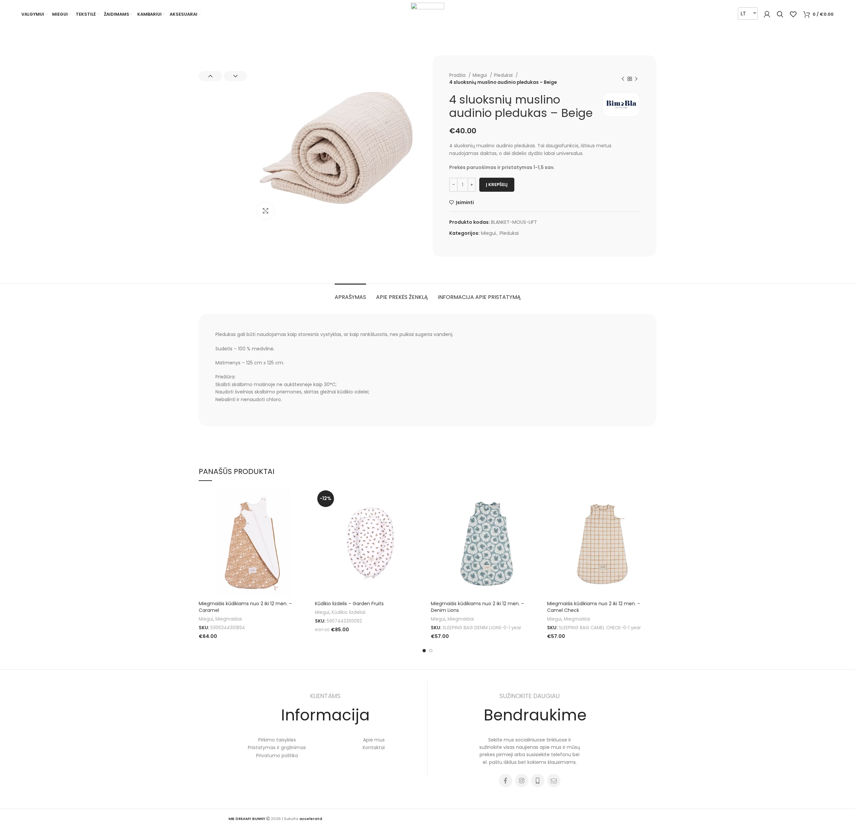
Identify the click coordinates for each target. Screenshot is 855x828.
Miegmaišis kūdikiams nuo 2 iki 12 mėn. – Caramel (245, 607)
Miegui (480, 75)
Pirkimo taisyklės (277, 739)
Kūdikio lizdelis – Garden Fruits (349, 603)
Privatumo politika (277, 755)
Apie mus (374, 739)
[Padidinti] (265, 210)
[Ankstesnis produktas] (623, 78)
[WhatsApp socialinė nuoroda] (537, 780)
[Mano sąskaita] (767, 14)
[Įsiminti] (303, 498)
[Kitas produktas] (636, 78)
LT (743, 13)
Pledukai (504, 75)
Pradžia (458, 75)
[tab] (350, 294)
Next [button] (235, 76)
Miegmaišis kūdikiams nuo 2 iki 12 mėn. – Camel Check (593, 607)
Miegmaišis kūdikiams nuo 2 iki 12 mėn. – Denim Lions (477, 607)
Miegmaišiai (228, 619)
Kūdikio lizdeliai (348, 612)
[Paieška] (780, 14)
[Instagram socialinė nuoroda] (521, 780)
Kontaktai (374, 747)
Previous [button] (210, 76)
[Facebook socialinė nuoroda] (505, 780)
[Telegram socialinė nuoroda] (553, 780)
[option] (223, 55)
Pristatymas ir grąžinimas (277, 747)
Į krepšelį (497, 184)
